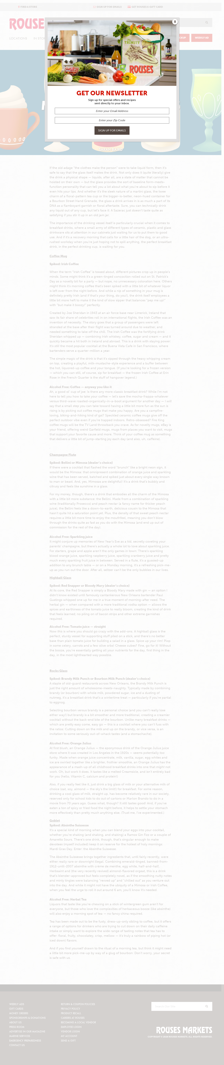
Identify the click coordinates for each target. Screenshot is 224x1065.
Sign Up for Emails (112, 130)
